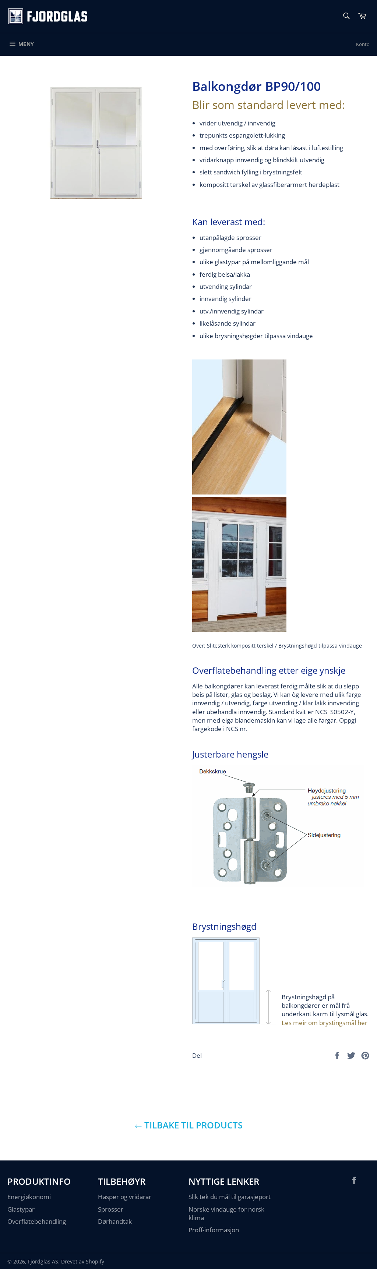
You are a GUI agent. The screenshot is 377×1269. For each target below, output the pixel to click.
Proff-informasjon (213, 1230)
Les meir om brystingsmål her (324, 1022)
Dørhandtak (115, 1221)
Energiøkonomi (29, 1196)
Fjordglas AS (43, 1261)
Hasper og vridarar (124, 1196)
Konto (363, 44)
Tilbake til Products (192, 1125)
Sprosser (110, 1209)
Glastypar (21, 1209)
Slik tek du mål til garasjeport (229, 1196)
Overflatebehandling (36, 1221)
